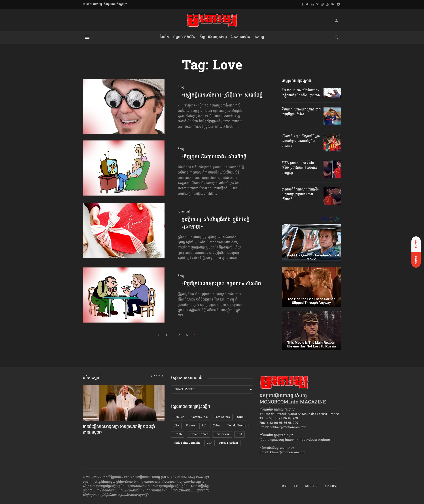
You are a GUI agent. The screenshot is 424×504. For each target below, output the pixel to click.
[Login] (336, 20)
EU (204, 426)
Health (178, 434)
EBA (239, 434)
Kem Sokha (222, 434)
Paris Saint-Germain (187, 443)
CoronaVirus (199, 417)
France (190, 426)
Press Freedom (228, 443)
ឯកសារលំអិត (240, 37)
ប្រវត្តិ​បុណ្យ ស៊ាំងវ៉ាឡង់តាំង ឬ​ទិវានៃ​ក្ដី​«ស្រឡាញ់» (216, 223)
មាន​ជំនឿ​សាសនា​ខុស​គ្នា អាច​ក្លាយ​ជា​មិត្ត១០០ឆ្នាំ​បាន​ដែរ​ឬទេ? (119, 430)
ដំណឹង (164, 37)
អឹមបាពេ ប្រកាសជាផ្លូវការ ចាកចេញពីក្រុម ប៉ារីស (301, 112)
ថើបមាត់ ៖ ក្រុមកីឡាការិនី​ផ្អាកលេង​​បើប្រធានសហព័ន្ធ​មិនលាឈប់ (301, 141)
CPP (209, 443)
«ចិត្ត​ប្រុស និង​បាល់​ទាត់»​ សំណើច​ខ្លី (214, 157)
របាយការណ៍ (184, 212)
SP (296, 486)
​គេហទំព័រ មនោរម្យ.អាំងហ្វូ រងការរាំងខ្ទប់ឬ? (105, 4)
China (216, 426)
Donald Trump (236, 426)
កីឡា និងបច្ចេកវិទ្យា (213, 37)
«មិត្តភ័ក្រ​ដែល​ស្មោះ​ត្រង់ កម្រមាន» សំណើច (221, 284)
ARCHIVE (331, 486)
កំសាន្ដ (259, 37)
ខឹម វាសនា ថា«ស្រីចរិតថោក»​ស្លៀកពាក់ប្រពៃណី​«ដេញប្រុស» (301, 93)
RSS (284, 486)
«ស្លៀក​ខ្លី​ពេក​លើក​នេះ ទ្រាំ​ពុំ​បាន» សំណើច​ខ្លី (222, 95)
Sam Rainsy (222, 417)
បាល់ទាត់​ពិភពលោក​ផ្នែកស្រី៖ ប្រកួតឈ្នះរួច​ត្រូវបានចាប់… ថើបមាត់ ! (300, 194)
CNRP (240, 417)
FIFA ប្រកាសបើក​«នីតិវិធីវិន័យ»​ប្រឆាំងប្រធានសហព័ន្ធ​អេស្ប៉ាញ (299, 168)
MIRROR (311, 486)
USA (176, 426)
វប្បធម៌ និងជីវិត (184, 37)
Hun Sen (179, 417)
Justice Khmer (198, 434)
